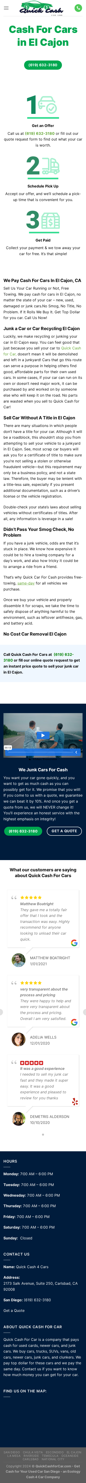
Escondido (55, 1452)
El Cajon (74, 1452)
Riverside (31, 1455)
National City (53, 1459)
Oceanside (70, 1455)
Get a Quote (14, 1310)
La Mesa (13, 1455)
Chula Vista (33, 1452)
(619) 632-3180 (40, 133)
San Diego (12, 1452)
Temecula (50, 1455)
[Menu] (6, 8)
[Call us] (78, 8)
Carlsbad (31, 1459)
